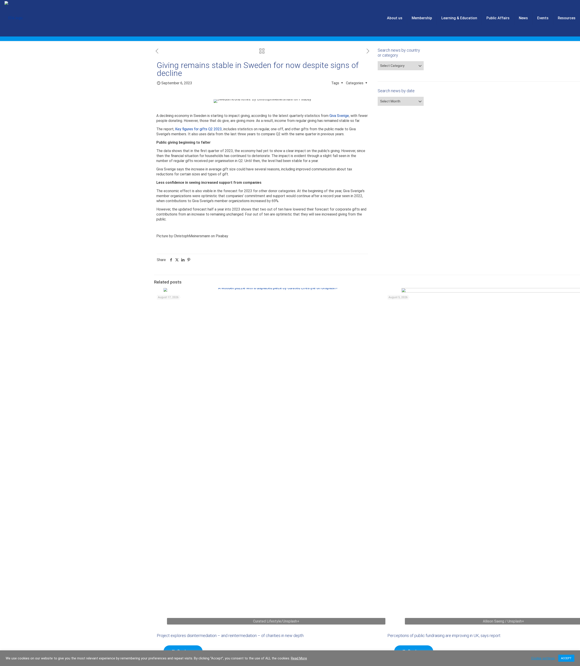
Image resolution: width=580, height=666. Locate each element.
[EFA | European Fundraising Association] (14, 18)
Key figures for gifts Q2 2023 (198, 129)
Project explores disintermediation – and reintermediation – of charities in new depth (230, 635)
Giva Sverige (339, 116)
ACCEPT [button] (566, 658)
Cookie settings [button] (543, 658)
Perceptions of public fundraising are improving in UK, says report (443, 635)
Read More (299, 658)
